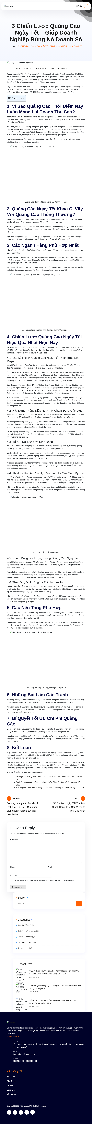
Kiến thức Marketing (60, 69)
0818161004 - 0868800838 (25, 1061)
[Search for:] (49, 903)
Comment (14, 839)
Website (13, 876)
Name (13, 867)
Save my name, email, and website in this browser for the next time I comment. (43, 880)
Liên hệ (79, 6)
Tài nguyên (11, 1094)
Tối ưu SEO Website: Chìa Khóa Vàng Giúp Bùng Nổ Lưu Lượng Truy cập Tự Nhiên (52, 1001)
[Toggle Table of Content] (20, 98)
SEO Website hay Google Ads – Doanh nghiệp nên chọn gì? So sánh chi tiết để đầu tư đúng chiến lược (54, 972)
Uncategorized (24, 948)
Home (14, 46)
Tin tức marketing (25, 937)
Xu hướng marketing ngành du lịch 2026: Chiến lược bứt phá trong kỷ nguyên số (55, 987)
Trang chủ (11, 1077)
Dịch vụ (10, 1086)
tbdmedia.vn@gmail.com (24, 1054)
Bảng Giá (10, 1090)
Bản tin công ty (25, 925)
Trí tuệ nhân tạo (25, 942)
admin (17, 69)
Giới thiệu (11, 1081)
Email (50, 867)
